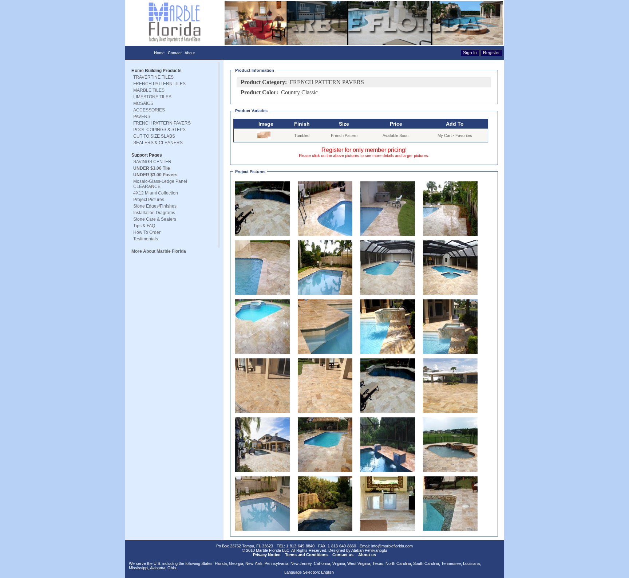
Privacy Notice (266, 555)
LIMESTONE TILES (152, 96)
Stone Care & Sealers (154, 219)
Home (159, 53)
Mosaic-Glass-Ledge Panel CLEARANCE (160, 184)
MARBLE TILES (149, 90)
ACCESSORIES (149, 110)
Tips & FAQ (144, 225)
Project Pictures (148, 199)
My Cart (445, 135)
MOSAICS (143, 103)
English (327, 572)
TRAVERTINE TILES (153, 77)
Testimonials (145, 238)
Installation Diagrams (154, 212)
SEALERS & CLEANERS (158, 142)
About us (367, 555)
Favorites (463, 135)
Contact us (342, 555)
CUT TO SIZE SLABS (154, 136)
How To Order (147, 232)
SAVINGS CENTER (152, 161)
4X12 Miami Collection (155, 193)
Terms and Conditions (306, 555)
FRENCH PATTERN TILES (159, 83)
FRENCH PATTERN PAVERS (162, 123)
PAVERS (141, 116)
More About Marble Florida (158, 251)
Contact (175, 53)
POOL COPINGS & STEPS (159, 129)
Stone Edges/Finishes (155, 206)
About (190, 53)
